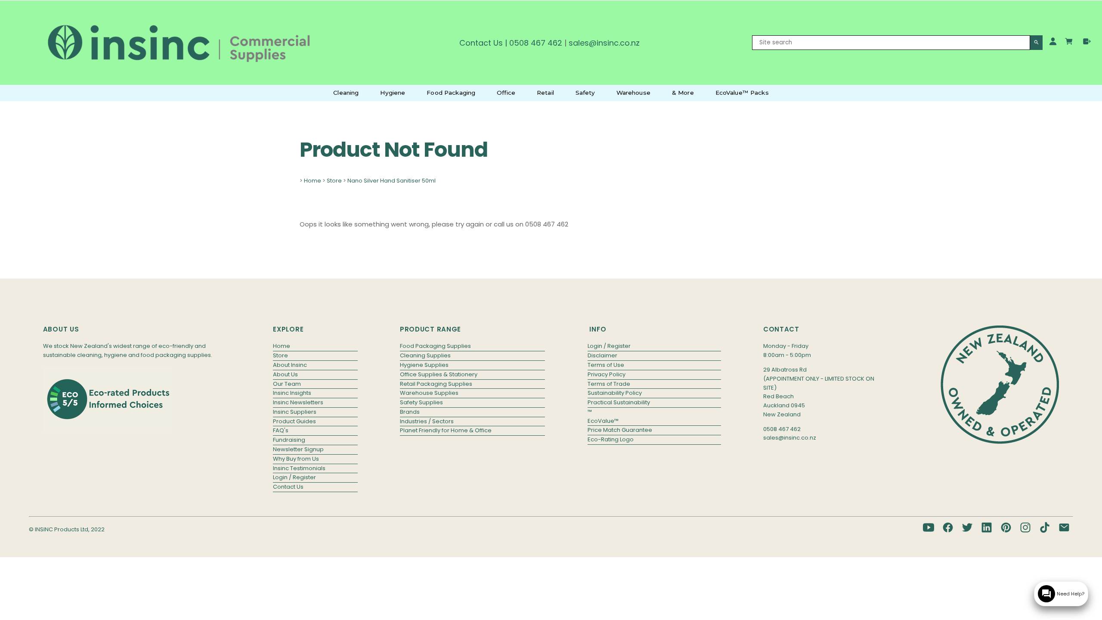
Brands (410, 412)
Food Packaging (451, 92)
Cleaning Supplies (425, 355)
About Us (285, 374)
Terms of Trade (609, 384)
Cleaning (346, 92)
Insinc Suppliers (294, 412)
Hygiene (392, 92)
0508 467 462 (535, 42)
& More (683, 92)
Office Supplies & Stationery (438, 374)
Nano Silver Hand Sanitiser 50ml (391, 180)
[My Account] (1053, 41)
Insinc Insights (292, 393)
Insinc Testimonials (299, 468)
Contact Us (481, 42)
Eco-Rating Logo (611, 439)
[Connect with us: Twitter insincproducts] (967, 527)
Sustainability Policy (615, 393)
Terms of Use (606, 365)
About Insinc (290, 365)
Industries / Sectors (427, 421)
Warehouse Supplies (429, 393)
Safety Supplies (421, 402)
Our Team (287, 384)
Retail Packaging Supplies (436, 384)
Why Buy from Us (296, 459)
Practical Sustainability (619, 402)
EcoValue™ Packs (742, 92)
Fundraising (289, 440)
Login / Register (294, 477)
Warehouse (633, 92)
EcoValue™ (603, 421)
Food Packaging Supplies (435, 346)
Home (312, 180)
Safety (585, 92)
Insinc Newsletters (298, 402)
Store (334, 180)
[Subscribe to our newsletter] (1064, 527)
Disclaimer (602, 355)
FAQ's (280, 430)
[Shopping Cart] (1070, 42)
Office (506, 92)
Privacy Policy (606, 374)
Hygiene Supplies (424, 365)
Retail (545, 92)
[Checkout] (1087, 41)
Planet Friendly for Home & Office (446, 430)
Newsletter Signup (298, 449)
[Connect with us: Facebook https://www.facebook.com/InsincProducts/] (948, 527)
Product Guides (294, 421)
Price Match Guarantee (620, 430)
